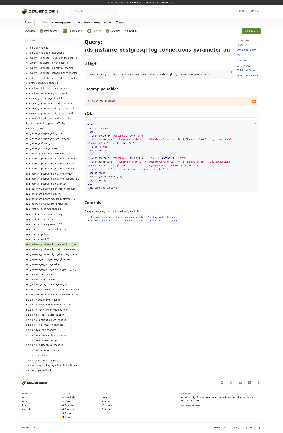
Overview (30, 30)
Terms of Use (219, 427)
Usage (240, 44)
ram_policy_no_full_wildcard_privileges (47, 203)
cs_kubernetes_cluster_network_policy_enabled (52, 72)
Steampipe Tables (246, 49)
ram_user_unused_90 (37, 239)
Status (28, 427)
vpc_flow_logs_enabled (38, 370)
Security (235, 427)
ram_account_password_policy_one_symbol (49, 173)
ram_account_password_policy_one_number (50, 168)
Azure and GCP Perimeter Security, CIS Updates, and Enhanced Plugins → (141, 2)
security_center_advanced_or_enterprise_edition (52, 289)
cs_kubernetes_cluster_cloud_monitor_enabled (51, 57)
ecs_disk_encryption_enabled (42, 82)
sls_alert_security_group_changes (44, 344)
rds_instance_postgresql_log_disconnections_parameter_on (52, 249)
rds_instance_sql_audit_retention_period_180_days (52, 269)
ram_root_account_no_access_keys (44, 214)
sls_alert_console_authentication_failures (48, 304)
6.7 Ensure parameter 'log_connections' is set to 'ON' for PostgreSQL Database (134, 216)
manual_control (34, 128)
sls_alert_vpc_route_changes (41, 360)
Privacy (249, 427)
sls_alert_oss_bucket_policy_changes (46, 319)
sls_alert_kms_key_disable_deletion (45, 314)
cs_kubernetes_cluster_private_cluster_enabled (52, 77)
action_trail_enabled (37, 47)
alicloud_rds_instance (101, 100)
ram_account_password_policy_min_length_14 (51, 158)
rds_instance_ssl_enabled (40, 274)
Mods (30, 22)
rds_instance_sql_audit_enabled (43, 264)
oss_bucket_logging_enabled (42, 148)
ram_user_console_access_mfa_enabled (47, 229)
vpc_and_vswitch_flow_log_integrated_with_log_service (52, 365)
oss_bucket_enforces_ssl (39, 143)
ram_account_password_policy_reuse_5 (47, 183)
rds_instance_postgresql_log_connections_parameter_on (52, 244)
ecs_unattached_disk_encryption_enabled (49, 118)
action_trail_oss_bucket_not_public (45, 52)
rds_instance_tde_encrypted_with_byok (47, 284)
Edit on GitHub (248, 70)
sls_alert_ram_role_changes (41, 329)
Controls (241, 60)
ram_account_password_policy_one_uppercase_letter (52, 178)
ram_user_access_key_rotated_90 (44, 224)
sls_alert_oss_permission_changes (44, 324)
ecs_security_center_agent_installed (45, 98)
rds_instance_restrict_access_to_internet (48, 259)
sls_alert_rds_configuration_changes (46, 334)
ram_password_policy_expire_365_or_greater (50, 188)
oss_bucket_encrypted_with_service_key (47, 138)
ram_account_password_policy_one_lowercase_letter (52, 163)
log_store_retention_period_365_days (46, 123)
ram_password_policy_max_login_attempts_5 (50, 198)
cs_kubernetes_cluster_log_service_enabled (50, 67)
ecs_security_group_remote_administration (49, 103)
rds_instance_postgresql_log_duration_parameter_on (52, 254)
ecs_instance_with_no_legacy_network (46, 93)
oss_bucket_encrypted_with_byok (44, 133)
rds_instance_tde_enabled (40, 279)
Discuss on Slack (249, 75)
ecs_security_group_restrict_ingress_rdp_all (50, 108)
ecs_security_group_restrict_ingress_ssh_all (50, 113)
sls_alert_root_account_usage (42, 340)
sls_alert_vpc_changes (38, 355)
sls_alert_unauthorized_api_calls (43, 350)
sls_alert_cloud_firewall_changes (44, 299)
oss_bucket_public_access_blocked (45, 153)
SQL (239, 55)
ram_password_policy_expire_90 (43, 193)
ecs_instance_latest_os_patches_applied (48, 87)
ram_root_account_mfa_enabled (43, 208)
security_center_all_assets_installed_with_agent (52, 294)
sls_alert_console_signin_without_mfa (46, 309)
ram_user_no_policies (38, 234)
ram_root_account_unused (40, 219)
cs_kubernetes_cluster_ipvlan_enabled (47, 62)
